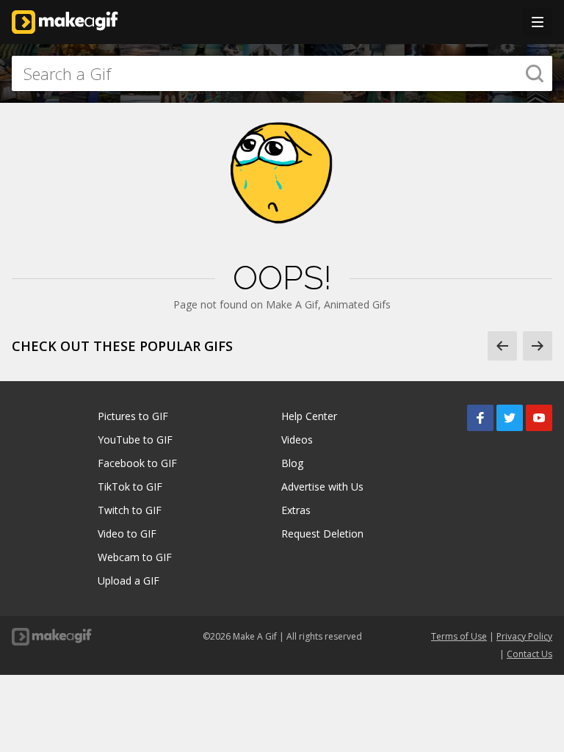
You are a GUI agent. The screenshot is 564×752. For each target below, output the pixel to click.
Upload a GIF (128, 581)
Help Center (309, 416)
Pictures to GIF (133, 416)
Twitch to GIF (130, 510)
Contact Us (529, 654)
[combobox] (282, 73)
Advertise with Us (322, 487)
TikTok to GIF (130, 487)
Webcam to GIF (135, 557)
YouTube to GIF (135, 439)
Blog (292, 463)
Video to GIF (127, 533)
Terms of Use (459, 636)
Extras (296, 510)
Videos (297, 439)
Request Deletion (322, 533)
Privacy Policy (524, 636)
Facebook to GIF (137, 463)
